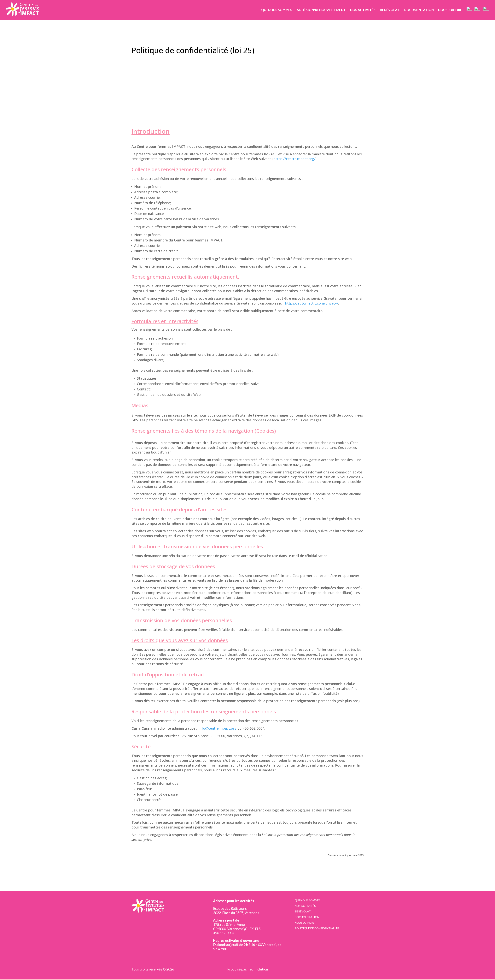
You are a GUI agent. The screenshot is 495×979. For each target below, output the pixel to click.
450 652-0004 (223, 933)
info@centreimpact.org (221, 728)
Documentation (419, 10)
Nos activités (363, 10)
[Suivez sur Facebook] (216, 958)
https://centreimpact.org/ (295, 158)
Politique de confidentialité (317, 928)
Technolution (258, 969)
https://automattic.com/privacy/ (311, 303)
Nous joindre (450, 10)
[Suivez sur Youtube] (222, 958)
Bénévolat (389, 10)
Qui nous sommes (276, 10)
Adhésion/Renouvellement (321, 10)
